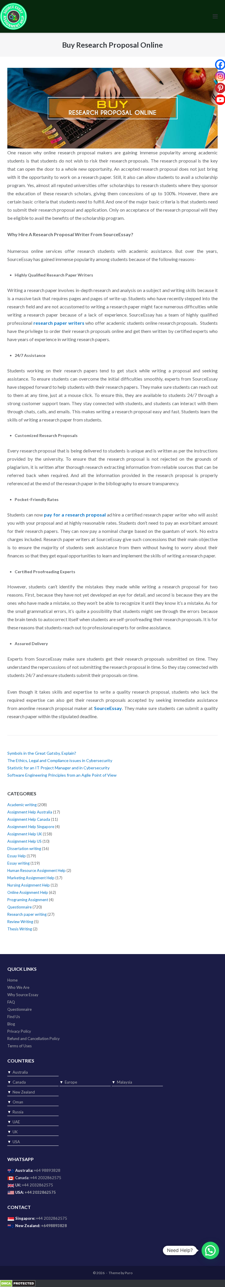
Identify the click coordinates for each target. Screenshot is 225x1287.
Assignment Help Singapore (30, 826)
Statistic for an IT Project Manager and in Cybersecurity (58, 767)
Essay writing (18, 863)
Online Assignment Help (27, 892)
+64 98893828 (47, 1170)
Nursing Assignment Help (28, 885)
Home (12, 980)
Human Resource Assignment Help (36, 870)
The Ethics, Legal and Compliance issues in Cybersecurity (59, 760)
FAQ (11, 1002)
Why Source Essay (22, 994)
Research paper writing (27, 914)
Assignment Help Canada (28, 819)
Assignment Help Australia (29, 812)
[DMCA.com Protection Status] (17, 1283)
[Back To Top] (210, 1273)
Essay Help (16, 856)
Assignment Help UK (24, 834)
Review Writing (20, 921)
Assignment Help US (24, 841)
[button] (210, 1250)
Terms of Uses (19, 1046)
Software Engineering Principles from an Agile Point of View (62, 775)
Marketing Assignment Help (30, 877)
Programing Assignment (27, 899)
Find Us (13, 1016)
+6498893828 (54, 1225)
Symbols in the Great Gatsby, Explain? (41, 753)
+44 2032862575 (45, 1177)
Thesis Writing (19, 929)
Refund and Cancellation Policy (33, 1038)
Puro (128, 1273)
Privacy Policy (19, 1031)
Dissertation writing (24, 848)
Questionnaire (19, 907)
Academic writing (22, 804)
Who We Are (18, 987)
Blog (11, 1024)
